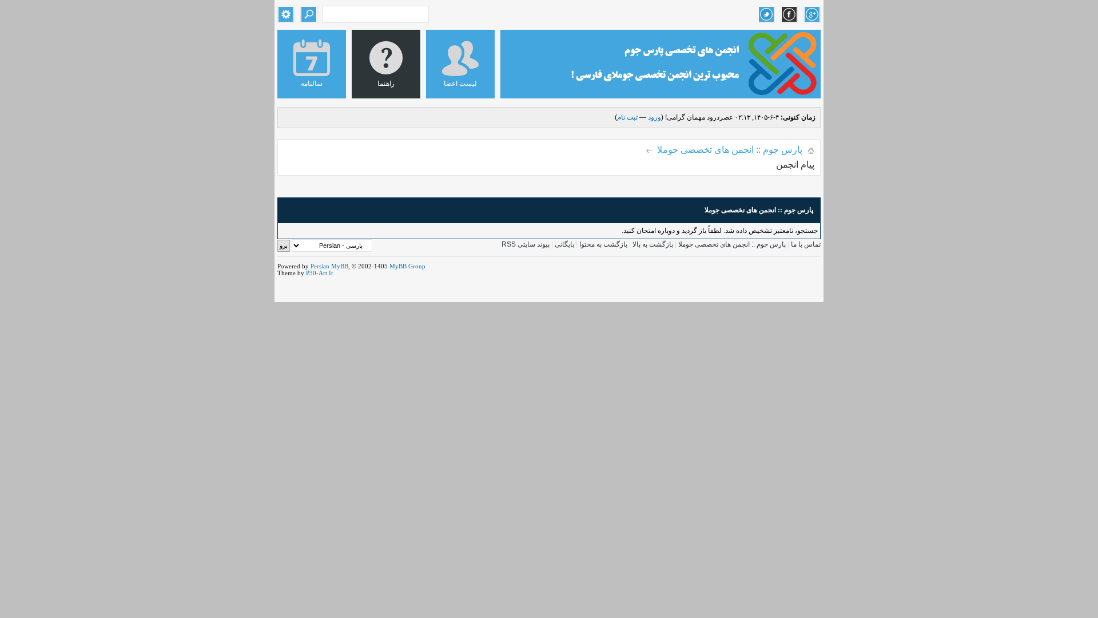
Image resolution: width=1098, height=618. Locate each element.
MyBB (339, 266)
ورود (654, 117)
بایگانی (564, 244)
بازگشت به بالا (652, 244)
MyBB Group (407, 266)
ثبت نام (627, 117)
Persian (320, 266)
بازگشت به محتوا (602, 244)
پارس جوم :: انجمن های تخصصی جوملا (729, 149)
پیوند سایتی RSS (526, 244)
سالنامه (312, 84)
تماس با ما (806, 244)
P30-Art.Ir (319, 273)
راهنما (386, 84)
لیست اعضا (460, 84)
